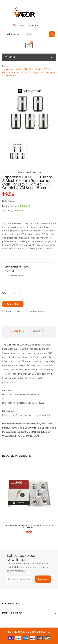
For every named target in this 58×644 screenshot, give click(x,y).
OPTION (11, 270)
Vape (28, 632)
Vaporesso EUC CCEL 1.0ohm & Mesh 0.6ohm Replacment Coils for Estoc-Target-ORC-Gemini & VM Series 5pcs (28, 72)
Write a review (34, 172)
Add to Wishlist (13, 311)
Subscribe (43, 579)
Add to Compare (36, 311)
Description (18, 331)
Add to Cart (13, 304)
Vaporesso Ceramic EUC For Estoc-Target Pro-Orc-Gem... (29, 526)
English (20, 25)
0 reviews (19, 172)
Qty (4, 292)
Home (5, 66)
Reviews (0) (37, 331)
